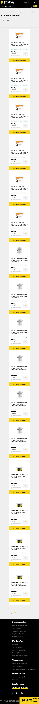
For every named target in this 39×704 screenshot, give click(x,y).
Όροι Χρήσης (16, 628)
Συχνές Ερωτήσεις (18, 636)
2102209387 (16, 687)
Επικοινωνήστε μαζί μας (20, 677)
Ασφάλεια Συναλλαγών (19, 634)
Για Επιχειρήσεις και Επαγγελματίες (24, 669)
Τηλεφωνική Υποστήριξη (20, 663)
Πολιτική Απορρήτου (19, 631)
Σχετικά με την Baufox (19, 625)
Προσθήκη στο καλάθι (19, 60)
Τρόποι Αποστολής (18, 650)
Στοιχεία (15, 644)
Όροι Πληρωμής (17, 647)
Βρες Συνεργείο (17, 666)
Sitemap (15, 680)
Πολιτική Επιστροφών (19, 653)
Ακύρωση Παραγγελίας (20, 655)
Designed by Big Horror (35, 702)
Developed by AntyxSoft (35, 699)
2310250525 (24, 687)
